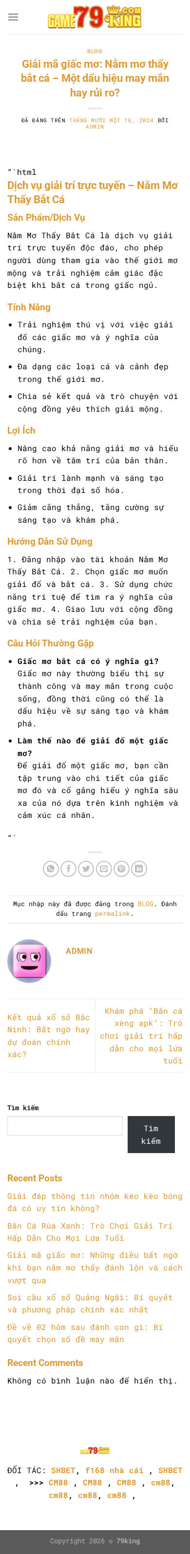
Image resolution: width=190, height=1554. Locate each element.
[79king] (95, 17)
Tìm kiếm (22, 1107)
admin (95, 126)
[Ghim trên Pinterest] (122, 869)
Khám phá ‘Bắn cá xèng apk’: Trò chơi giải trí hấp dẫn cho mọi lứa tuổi (141, 1035)
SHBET (63, 1470)
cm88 (161, 1482)
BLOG (94, 51)
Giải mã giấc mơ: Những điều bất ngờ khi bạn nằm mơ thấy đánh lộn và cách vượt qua (95, 1267)
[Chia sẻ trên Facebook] (68, 869)
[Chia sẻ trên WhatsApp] (51, 869)
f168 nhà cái (114, 1470)
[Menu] (13, 17)
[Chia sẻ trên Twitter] (86, 869)
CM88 (58, 1482)
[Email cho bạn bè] (104, 869)
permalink (112, 913)
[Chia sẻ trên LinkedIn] (139, 869)
